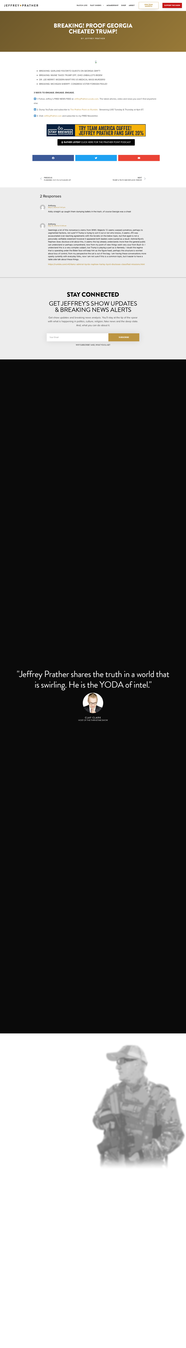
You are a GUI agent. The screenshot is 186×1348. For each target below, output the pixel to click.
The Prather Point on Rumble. (84, 109)
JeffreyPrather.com (53, 115)
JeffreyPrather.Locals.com (86, 98)
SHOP (123, 5)
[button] (53, 158)
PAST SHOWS (95, 5)
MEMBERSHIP (112, 5)
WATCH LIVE (82, 5)
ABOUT (132, 5)
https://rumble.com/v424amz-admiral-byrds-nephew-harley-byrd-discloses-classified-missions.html (96, 264)
